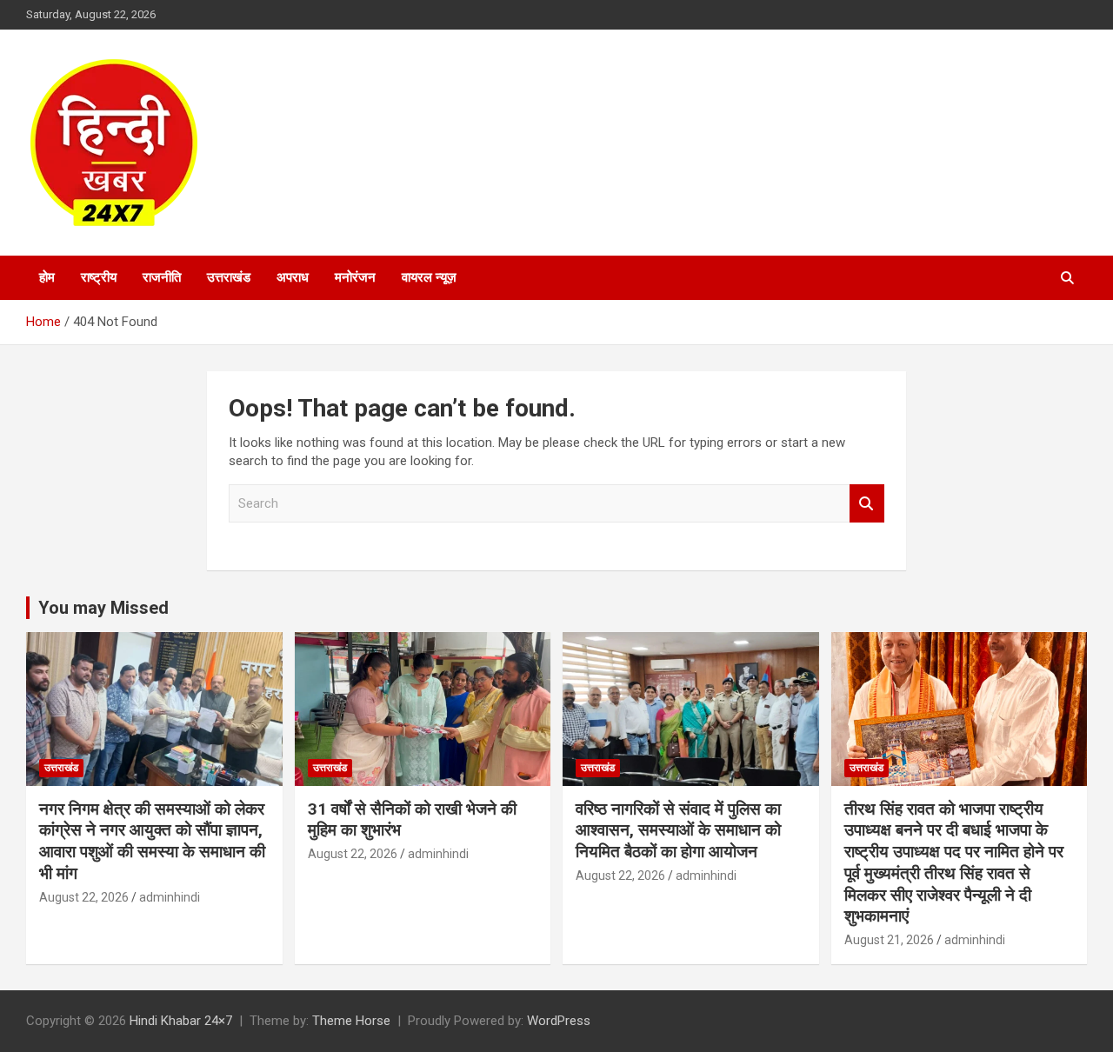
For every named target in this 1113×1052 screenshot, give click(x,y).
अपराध (293, 277)
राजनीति (162, 277)
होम (47, 277)
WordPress (558, 1021)
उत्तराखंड (228, 277)
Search (867, 503)
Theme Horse (351, 1021)
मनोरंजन (355, 277)
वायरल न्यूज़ (429, 277)
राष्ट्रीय (99, 277)
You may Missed (103, 607)
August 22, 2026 (84, 897)
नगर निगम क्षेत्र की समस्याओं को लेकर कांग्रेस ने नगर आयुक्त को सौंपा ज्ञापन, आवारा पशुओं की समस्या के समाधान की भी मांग (152, 841)
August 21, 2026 (889, 940)
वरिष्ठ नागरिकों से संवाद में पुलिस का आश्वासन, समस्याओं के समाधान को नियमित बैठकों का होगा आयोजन (678, 830)
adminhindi (169, 897)
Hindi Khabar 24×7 (181, 1021)
